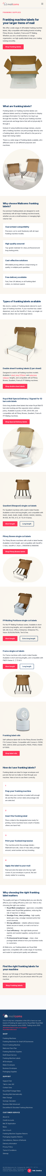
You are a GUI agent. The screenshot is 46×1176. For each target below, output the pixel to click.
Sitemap (5, 1153)
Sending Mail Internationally (12, 1094)
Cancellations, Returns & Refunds (14, 1140)
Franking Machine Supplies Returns (15, 1133)
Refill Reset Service (10, 1055)
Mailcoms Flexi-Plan (10, 1048)
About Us (6, 1117)
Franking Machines (9, 1038)
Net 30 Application (9, 1123)
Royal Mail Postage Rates (12, 1091)
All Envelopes (7, 1061)
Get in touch (7, 1130)
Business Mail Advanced (11, 1104)
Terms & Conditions (9, 1150)
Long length (26, 524)
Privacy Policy (8, 1147)
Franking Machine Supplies (12, 1052)
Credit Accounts (8, 1120)
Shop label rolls (11, 753)
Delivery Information (10, 1143)
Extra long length (28, 638)
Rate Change (7, 1097)
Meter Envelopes (9, 1065)
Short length (10, 524)
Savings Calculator (9, 1101)
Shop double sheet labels (15, 386)
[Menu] (42, 4)
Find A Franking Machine (11, 1045)
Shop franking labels (13, 47)
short (13, 375)
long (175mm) (21, 375)
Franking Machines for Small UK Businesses (18, 1041)
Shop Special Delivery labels (16, 422)
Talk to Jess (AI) (8, 1084)
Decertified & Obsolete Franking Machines (18, 1107)
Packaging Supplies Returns (13, 1137)
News (5, 1127)
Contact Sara (7, 1087)
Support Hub (7, 1081)
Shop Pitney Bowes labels (15, 551)
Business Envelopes (10, 1068)
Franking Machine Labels (11, 1058)
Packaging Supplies (10, 1072)
